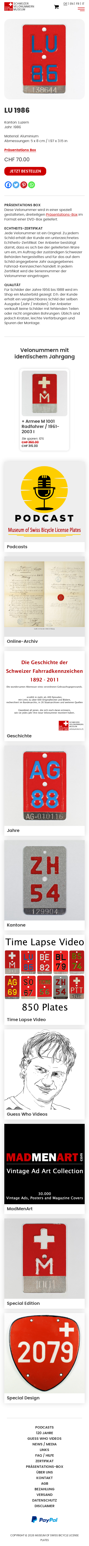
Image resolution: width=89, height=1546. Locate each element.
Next (77, 409)
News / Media (44, 1444)
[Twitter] (16, 184)
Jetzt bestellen (25, 171)
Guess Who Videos (44, 1438)
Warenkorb (56, 7)
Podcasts (44, 1427)
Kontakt (44, 1478)
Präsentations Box (20, 150)
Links (44, 1450)
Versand (44, 1495)
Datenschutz (44, 1500)
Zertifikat (44, 1461)
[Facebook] (8, 184)
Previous (11, 409)
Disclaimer (44, 1506)
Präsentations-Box (62, 214)
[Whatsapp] (31, 184)
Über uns (44, 1472)
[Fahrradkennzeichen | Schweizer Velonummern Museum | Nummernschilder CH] (19, 6)
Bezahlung (44, 1489)
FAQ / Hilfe (44, 1455)
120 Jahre (44, 1433)
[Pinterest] (23, 184)
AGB (44, 1483)
